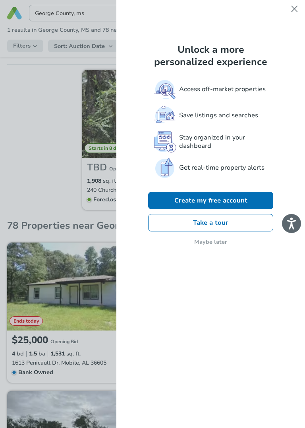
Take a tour (210, 222)
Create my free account (210, 200)
